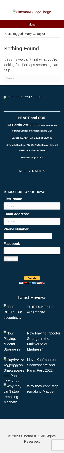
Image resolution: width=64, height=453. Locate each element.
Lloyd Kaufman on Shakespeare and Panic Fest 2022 (41, 365)
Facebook (12, 244)
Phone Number (16, 229)
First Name (13, 199)
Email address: (16, 214)
